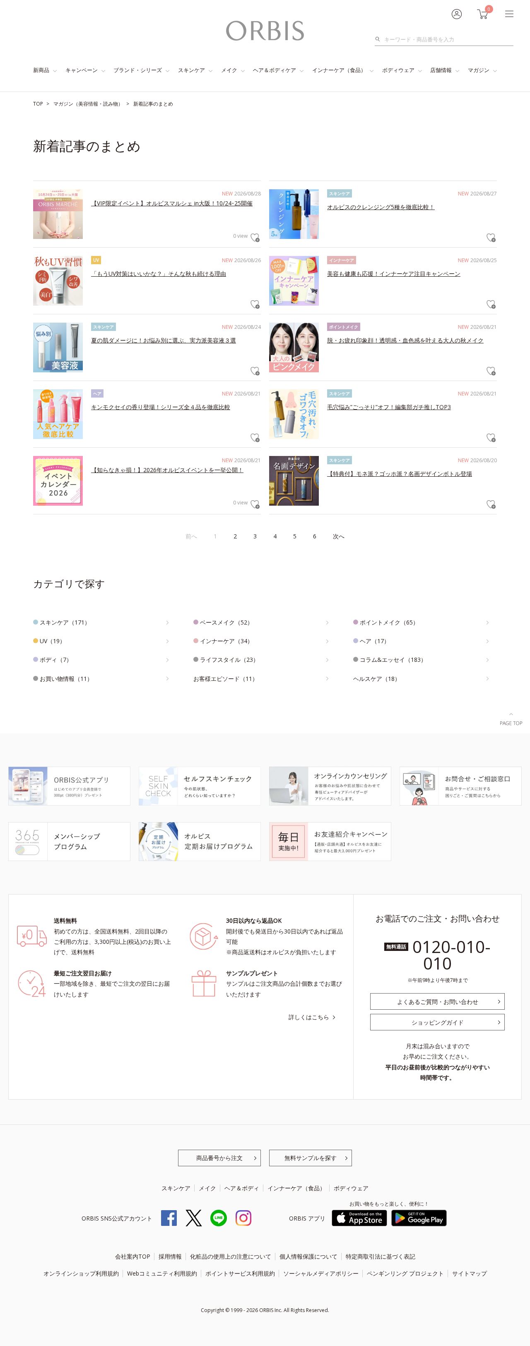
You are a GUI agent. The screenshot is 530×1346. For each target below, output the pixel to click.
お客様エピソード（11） (225, 679)
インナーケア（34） (226, 641)
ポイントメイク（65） (389, 622)
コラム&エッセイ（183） (393, 659)
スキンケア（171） (65, 622)
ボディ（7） (56, 659)
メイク (229, 70)
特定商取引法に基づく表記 (380, 1256)
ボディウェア (398, 70)
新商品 (41, 70)
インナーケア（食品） (339, 70)
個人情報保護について (308, 1256)
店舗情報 (441, 70)
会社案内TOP (132, 1256)
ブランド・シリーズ (137, 70)
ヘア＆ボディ (241, 1188)
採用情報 (170, 1256)
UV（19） (52, 641)
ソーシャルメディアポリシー (321, 1273)
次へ (338, 536)
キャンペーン (81, 70)
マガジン (478, 70)
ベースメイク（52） (226, 622)
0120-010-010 (451, 955)
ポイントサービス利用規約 (240, 1273)
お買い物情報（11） (66, 679)
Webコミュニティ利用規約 (162, 1273)
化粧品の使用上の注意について (230, 1256)
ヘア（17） (375, 641)
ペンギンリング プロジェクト (405, 1273)
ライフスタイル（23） (229, 659)
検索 (380, 39)
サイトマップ (469, 1273)
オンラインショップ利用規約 (81, 1273)
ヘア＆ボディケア (274, 70)
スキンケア (191, 70)
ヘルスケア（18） (376, 679)
